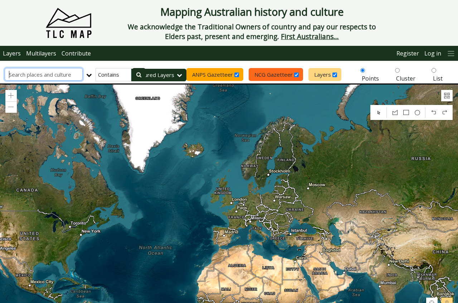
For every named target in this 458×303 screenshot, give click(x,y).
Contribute (76, 53)
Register (407, 53)
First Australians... (310, 36)
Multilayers (41, 53)
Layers (12, 53)
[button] (11, 95)
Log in (432, 53)
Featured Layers (153, 74)
